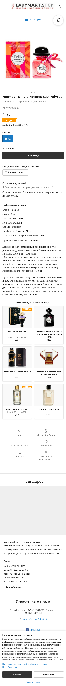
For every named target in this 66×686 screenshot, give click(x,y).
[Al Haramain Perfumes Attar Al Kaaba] (48, 357)
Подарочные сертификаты (46, 457)
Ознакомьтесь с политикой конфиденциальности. (25, 664)
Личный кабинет (46, 435)
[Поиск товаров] (58, 20)
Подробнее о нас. (10, 667)
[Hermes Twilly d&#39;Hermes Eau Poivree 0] (33, 59)
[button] (15, 172)
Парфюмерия (22, 101)
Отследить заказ (19, 445)
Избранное (46, 445)
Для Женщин (40, 101)
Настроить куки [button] (33, 682)
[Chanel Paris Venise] (48, 395)
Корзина (20, 456)
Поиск (19, 435)
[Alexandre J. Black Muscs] (17, 357)
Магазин (7, 101)
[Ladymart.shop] (33, 6)
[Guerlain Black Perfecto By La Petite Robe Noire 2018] (48, 317)
